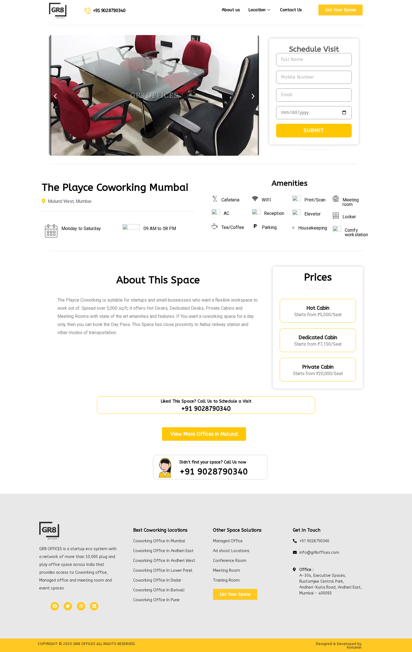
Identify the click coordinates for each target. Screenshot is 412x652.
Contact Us (291, 9)
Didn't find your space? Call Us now (213, 462)
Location (256, 9)
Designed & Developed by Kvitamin (339, 645)
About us (231, 9)
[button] (340, 9)
